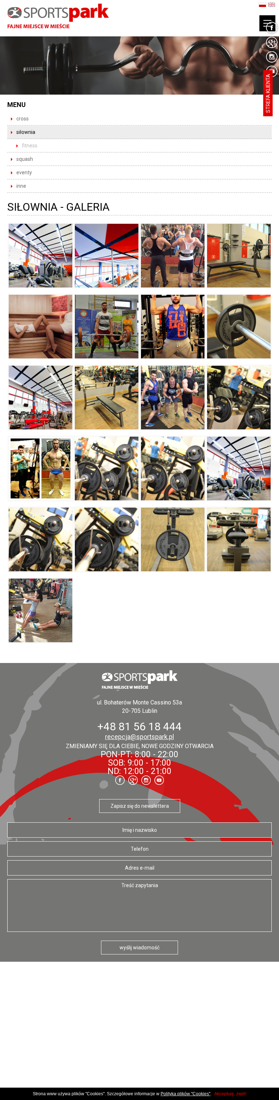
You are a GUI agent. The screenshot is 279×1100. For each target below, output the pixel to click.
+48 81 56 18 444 (139, 726)
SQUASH (24, 159)
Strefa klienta (268, 93)
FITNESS (29, 145)
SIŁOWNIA (25, 132)
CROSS (22, 119)
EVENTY (24, 172)
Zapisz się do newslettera (139, 806)
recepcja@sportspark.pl (139, 736)
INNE (21, 186)
